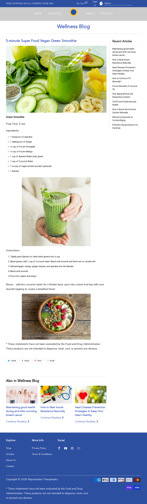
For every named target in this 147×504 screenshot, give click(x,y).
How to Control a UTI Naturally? (121, 80)
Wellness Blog (73, 26)
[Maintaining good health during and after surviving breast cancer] (22, 394)
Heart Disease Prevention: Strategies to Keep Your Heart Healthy (90, 411)
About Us (11, 460)
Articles (54, 13)
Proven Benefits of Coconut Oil (124, 87)
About (90, 13)
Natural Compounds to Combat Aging (122, 118)
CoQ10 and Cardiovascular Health (124, 103)
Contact (106, 13)
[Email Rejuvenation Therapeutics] (78, 448)
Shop (38, 13)
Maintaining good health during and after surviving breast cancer (21, 411)
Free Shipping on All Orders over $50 (29, 4)
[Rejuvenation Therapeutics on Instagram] (72, 448)
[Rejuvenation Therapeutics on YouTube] (65, 448)
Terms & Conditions (42, 454)
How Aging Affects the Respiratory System (122, 95)
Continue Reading (16, 421)
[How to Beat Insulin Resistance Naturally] (56, 394)
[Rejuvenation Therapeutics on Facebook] (59, 448)
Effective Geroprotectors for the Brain (125, 126)
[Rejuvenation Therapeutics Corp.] (73, 13)
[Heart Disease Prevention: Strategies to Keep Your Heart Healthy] (91, 394)
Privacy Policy (39, 448)
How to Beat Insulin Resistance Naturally (121, 61)
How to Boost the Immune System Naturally (124, 111)
